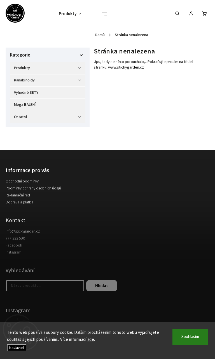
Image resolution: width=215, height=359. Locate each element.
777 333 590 (15, 238)
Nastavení (16, 347)
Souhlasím (190, 337)
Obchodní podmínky (22, 181)
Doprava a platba (19, 202)
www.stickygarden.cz (126, 67)
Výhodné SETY (26, 92)
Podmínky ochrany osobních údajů (33, 188)
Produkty (22, 68)
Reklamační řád (18, 195)
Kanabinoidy (24, 80)
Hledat (101, 286)
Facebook (14, 245)
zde (90, 339)
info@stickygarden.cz (23, 231)
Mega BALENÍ (25, 104)
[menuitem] (73, 14)
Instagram (13, 252)
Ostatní (20, 117)
